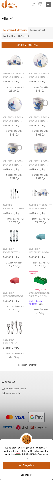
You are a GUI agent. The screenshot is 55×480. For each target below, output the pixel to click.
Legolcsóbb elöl (37, 30)
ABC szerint (23, 36)
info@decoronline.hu (16, 388)
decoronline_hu (13, 393)
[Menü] (48, 5)
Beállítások (26, 474)
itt (26, 457)
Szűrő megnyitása (27, 45)
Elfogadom (28, 465)
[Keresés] (34, 5)
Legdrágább (9, 36)
